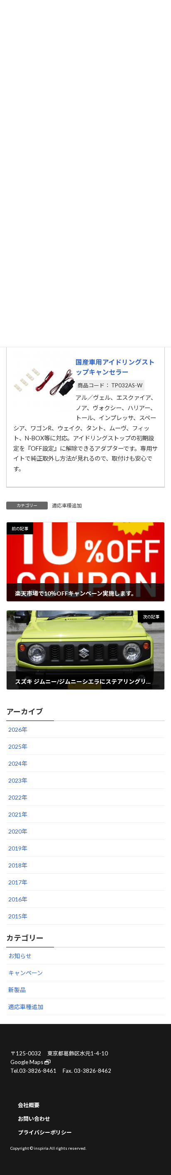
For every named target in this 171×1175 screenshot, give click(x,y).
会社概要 (28, 1105)
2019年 (17, 848)
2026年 (17, 729)
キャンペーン (25, 973)
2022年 (17, 797)
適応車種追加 (67, 505)
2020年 (17, 831)
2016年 (17, 899)
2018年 (17, 865)
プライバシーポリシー (45, 1132)
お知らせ (20, 956)
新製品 (17, 990)
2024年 (17, 763)
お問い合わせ (34, 1118)
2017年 (17, 882)
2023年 (17, 780)
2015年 (17, 916)
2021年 (17, 814)
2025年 (17, 746)
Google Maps (27, 1062)
